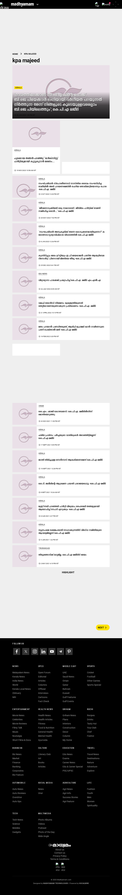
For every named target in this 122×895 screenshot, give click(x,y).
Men (89, 797)
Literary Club (44, 754)
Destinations (93, 758)
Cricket (90, 672)
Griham (67, 709)
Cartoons (42, 697)
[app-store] (63, 867)
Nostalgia (17, 736)
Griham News (69, 715)
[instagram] (34, 651)
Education (68, 748)
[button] (4, 4)
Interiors (67, 723)
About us (59, 849)
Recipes (91, 715)
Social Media (45, 783)
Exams (66, 758)
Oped (41, 666)
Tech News (17, 819)
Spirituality (92, 805)
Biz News (16, 754)
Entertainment (21, 709)
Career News (69, 762)
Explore (90, 770)
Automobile (19, 783)
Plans (65, 719)
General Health (45, 732)
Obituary (16, 693)
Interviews (43, 693)
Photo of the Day (46, 832)
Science (16, 824)
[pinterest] (69, 651)
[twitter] (25, 651)
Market (15, 758)
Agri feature (68, 801)
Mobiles (16, 828)
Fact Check (43, 701)
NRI (14, 697)
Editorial (42, 676)
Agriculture (69, 783)
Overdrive (17, 797)
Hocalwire (84, 883)
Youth (90, 793)
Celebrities (17, 719)
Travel (91, 748)
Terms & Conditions (59, 859)
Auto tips (16, 801)
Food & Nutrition (46, 727)
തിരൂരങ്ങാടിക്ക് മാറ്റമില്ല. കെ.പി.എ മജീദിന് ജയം (63, 555)
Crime (41, 406)
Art (39, 758)
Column (66, 736)
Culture (42, 748)
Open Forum (44, 672)
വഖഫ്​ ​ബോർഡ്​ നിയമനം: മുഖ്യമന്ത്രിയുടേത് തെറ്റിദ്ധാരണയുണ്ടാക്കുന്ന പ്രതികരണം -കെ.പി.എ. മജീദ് (67, 304)
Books (41, 762)
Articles (41, 680)
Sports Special (94, 685)
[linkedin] (43, 651)
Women (91, 801)
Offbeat (42, 689)
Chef (89, 732)
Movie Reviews (19, 723)
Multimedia (44, 813)
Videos (41, 824)
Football (91, 676)
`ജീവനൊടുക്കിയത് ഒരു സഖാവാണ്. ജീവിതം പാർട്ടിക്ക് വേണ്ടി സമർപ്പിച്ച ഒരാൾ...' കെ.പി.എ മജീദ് (70, 210)
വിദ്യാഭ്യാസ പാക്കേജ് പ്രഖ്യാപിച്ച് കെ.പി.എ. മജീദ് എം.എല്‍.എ (70, 280)
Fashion (91, 789)
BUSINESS (17, 748)
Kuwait (66, 693)
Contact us (59, 853)
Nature (90, 762)
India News (17, 680)
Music (15, 732)
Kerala (18, 88)
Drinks (90, 719)
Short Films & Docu (21, 740)
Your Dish (91, 727)
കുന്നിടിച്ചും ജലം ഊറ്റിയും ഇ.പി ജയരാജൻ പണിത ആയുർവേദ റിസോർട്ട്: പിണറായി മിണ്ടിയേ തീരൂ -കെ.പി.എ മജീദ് (72, 257)
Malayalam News (20, 672)
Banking (16, 766)
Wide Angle (43, 836)
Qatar (65, 685)
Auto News (17, 789)
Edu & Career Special (73, 766)
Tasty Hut (92, 723)
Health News (45, 709)
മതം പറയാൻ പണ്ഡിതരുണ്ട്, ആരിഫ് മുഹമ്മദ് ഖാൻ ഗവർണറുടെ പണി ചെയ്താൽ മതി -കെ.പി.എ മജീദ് (71, 328)
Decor (65, 732)
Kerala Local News (21, 689)
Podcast (42, 828)
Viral (40, 793)
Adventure (92, 766)
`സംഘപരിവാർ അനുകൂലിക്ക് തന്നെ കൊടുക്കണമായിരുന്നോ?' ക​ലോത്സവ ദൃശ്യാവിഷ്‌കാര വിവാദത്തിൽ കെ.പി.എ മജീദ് (72, 233)
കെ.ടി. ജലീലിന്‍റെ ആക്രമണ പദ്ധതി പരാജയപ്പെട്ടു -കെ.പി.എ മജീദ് (72, 483)
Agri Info (67, 793)
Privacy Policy (60, 856)
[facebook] (16, 651)
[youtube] (52, 651)
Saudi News (68, 676)
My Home (67, 740)
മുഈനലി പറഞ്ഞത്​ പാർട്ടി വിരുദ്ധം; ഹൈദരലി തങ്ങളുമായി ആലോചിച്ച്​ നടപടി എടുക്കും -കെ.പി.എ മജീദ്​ (69, 508)
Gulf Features (69, 697)
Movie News (18, 715)
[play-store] (58, 867)
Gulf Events (68, 701)
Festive (90, 736)
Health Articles (45, 719)
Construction (69, 727)
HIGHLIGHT (68, 572)
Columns (42, 685)
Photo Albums (45, 819)
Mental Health (45, 736)
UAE (65, 672)
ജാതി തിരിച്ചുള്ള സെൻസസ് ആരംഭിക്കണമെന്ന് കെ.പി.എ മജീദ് (71, 460)
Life (89, 783)
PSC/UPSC (68, 770)
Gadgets (16, 832)
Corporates (18, 770)
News (15, 666)
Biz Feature (18, 775)
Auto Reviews (19, 793)
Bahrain (66, 689)
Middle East (69, 666)
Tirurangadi (44, 548)
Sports (91, 666)
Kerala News (18, 676)
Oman (66, 680)
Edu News (43, 274)
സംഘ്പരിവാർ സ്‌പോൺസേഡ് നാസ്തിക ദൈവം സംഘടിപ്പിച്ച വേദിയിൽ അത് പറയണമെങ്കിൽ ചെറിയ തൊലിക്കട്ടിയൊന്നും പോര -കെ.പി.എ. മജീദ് (73, 186)
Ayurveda (42, 740)
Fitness (41, 723)
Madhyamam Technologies (55, 883)
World (15, 685)
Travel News (93, 754)
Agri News (68, 789)
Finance (16, 762)
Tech (15, 813)
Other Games (93, 680)
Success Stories (70, 797)
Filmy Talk (17, 727)
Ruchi (90, 709)
